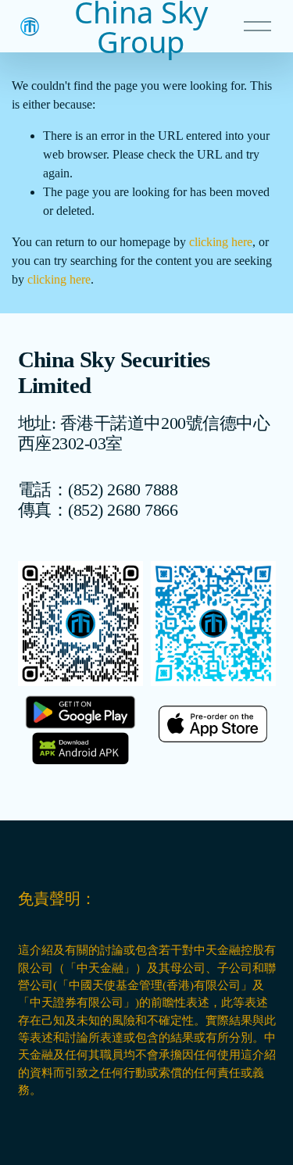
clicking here (220, 241)
